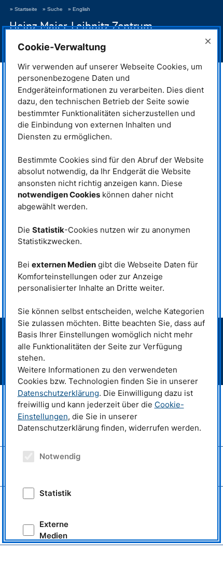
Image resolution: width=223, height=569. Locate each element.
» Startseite (23, 9)
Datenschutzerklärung (58, 393)
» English (79, 9)
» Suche (53, 9)
